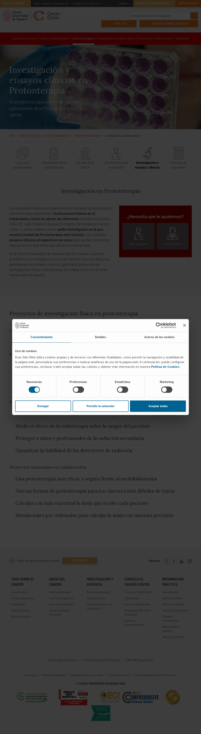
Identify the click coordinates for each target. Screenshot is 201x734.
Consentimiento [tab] (42, 337)
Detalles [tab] (100, 337)
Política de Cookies (165, 366)
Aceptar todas (158, 406)
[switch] (78, 389)
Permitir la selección (100, 406)
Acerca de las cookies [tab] (159, 337)
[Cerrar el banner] (184, 325)
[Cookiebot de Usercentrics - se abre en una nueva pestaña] (159, 325)
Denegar (43, 406)
